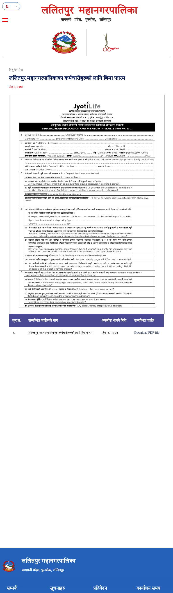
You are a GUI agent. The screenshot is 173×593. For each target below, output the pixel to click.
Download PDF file (146, 332)
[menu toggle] (5, 20)
